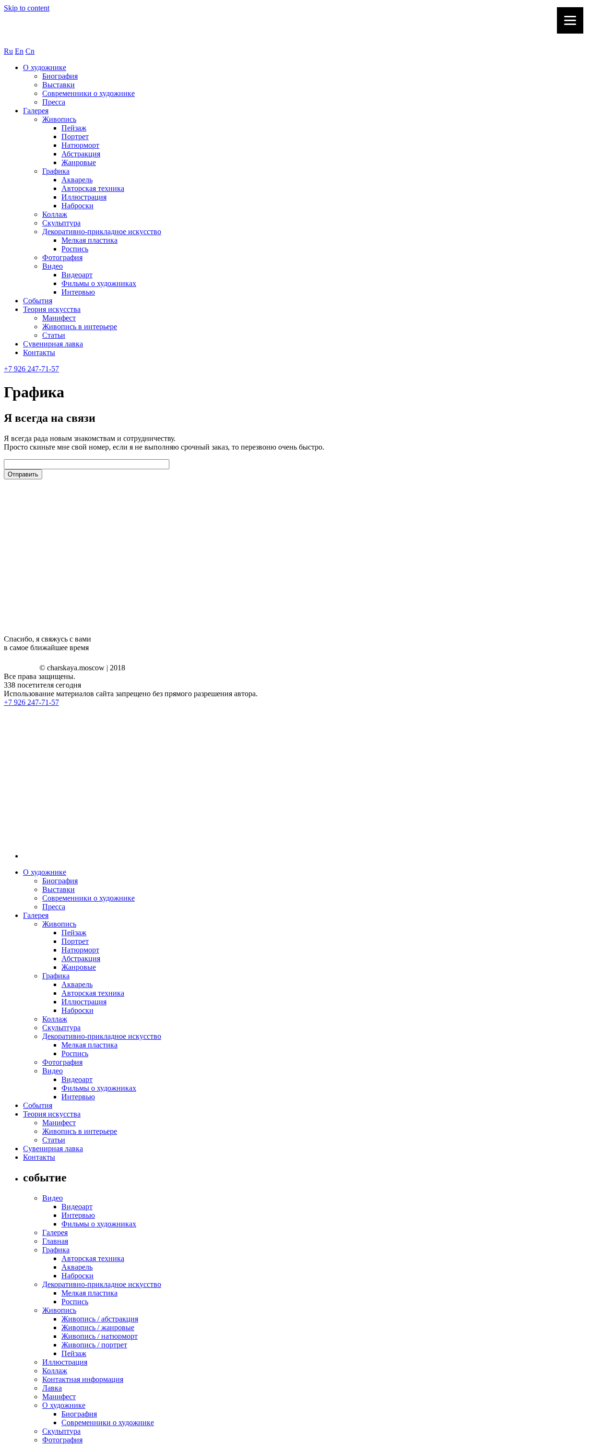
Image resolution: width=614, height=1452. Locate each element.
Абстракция (80, 154)
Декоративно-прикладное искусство (101, 231)
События (37, 301)
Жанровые (78, 162)
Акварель (77, 180)
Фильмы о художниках (98, 283)
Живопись (59, 119)
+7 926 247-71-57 (31, 369)
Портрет (75, 136)
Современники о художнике (88, 93)
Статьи (53, 335)
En (19, 51)
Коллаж (54, 214)
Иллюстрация (83, 197)
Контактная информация (82, 1379)
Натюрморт (80, 145)
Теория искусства (52, 309)
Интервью (78, 292)
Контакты (39, 352)
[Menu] (570, 20)
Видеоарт (77, 275)
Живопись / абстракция (99, 1319)
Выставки (58, 85)
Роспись (74, 249)
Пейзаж (73, 128)
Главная (55, 1241)
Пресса (53, 102)
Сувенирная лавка (53, 344)
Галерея (35, 111)
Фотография (62, 257)
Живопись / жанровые (97, 1327)
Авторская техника (92, 188)
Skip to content (26, 8)
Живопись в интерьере (79, 326)
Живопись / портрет (94, 1345)
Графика (56, 171)
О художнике (44, 67)
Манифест (59, 318)
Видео (52, 266)
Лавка (52, 1388)
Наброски (77, 206)
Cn (30, 51)
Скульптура (61, 223)
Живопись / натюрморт (99, 1336)
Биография (60, 76)
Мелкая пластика (89, 240)
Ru (8, 51)
